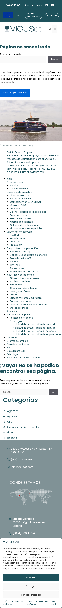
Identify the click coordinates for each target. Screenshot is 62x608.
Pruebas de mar (19, 215)
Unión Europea (8, 15)
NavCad (14, 235)
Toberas (14, 261)
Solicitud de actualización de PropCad (34, 327)
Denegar (31, 586)
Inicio (9, 178)
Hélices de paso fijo (20, 251)
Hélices (12, 438)
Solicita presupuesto (33, 15)
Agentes (13, 411)
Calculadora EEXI (16, 350)
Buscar (55, 59)
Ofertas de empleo (17, 341)
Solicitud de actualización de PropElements (37, 334)
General (12, 432)
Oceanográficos (19, 307)
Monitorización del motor (24, 271)
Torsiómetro (17, 268)
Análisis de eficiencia (21, 221)
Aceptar (31, 577)
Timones (15, 264)
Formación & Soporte (18, 314)
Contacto (12, 337)
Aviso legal (53, 602)
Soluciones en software (20, 231)
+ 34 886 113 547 (12, 5)
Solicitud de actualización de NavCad (34, 324)
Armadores (16, 284)
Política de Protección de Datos (13, 602)
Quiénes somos (15, 182)
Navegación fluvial (20, 291)
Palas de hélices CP (20, 258)
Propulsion (15, 208)
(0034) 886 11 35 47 (25, 533)
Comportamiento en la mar (25, 202)
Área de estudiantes (18, 344)
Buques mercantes (20, 301)
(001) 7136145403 (21, 459)
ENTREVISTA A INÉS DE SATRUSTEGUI (25, 172)
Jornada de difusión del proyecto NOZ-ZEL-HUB (33, 155)
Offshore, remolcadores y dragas (28, 304)
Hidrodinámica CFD (20, 195)
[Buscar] (53, 392)
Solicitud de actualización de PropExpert (35, 331)
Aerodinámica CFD (20, 198)
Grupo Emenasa (19, 188)
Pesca (13, 294)
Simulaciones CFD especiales (26, 228)
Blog (18, 15)
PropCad (15, 241)
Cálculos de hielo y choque (25, 225)
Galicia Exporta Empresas (20, 152)
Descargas (16, 321)
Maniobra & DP (18, 205)
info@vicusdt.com (33, 5)
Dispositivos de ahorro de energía (28, 254)
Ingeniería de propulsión (20, 192)
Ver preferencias (31, 594)
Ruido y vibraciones (20, 218)
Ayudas (14, 185)
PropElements (17, 238)
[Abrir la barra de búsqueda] (50, 29)
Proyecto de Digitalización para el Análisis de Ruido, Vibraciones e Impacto (31, 160)
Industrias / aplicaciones (20, 274)
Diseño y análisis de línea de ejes (28, 211)
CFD (9, 422)
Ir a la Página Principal (15, 92)
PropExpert (16, 245)
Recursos (12, 311)
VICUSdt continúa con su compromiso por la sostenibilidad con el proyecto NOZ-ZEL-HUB (31, 167)
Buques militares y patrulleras (26, 298)
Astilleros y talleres (20, 281)
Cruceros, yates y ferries (23, 288)
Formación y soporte (21, 317)
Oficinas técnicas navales (24, 278)
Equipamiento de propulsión (22, 248)
